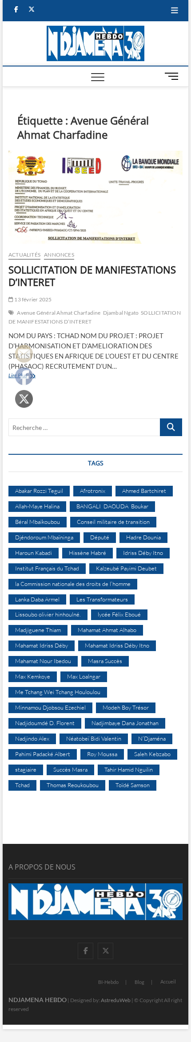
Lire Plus (37, 376)
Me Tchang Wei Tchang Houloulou (57, 691)
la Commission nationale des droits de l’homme (73, 583)
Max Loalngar (83, 676)
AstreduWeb (116, 1000)
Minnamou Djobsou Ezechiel (50, 707)
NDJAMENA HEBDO (37, 999)
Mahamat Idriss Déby (41, 645)
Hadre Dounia (143, 537)
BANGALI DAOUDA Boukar (112, 506)
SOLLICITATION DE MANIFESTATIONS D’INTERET (92, 276)
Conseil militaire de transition (113, 521)
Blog (139, 982)
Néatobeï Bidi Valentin (93, 738)
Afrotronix (92, 490)
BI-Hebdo (108, 982)
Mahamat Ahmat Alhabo (107, 629)
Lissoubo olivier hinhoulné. (48, 614)
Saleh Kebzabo (152, 753)
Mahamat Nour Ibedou (43, 660)
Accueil (168, 981)
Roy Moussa (102, 753)
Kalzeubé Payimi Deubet (126, 568)
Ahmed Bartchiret (144, 490)
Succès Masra (70, 769)
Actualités (24, 254)
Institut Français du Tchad (47, 568)
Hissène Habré (87, 552)
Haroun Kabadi (33, 552)
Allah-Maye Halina (37, 506)
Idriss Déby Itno (143, 552)
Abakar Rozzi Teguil (39, 490)
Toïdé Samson (132, 784)
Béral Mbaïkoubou (37, 521)
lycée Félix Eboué (119, 614)
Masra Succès (105, 660)
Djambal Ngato (121, 312)
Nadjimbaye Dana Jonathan (125, 722)
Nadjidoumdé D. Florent (45, 722)
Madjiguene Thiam (38, 629)
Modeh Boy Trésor (126, 707)
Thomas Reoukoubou (73, 784)
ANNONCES (59, 254)
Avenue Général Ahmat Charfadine (58, 312)
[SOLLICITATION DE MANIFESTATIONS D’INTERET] (95, 197)
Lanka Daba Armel (37, 599)
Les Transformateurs (102, 599)
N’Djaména (152, 738)
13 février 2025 (32, 299)
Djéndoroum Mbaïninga (44, 537)
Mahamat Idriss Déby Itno (117, 645)
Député (99, 537)
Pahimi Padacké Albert (42, 753)
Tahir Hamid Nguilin (128, 769)
